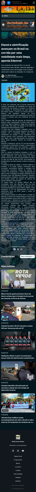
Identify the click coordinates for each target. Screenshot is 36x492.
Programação (18, 460)
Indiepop (18, 481)
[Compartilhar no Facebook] (14, 249)
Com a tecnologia (15, 488)
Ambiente (4, 80)
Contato (18, 470)
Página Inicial (18, 456)
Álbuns (18, 463)
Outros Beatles (18, 474)
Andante (18, 477)
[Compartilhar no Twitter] (18, 249)
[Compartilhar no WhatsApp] (21, 249)
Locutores (18, 467)
